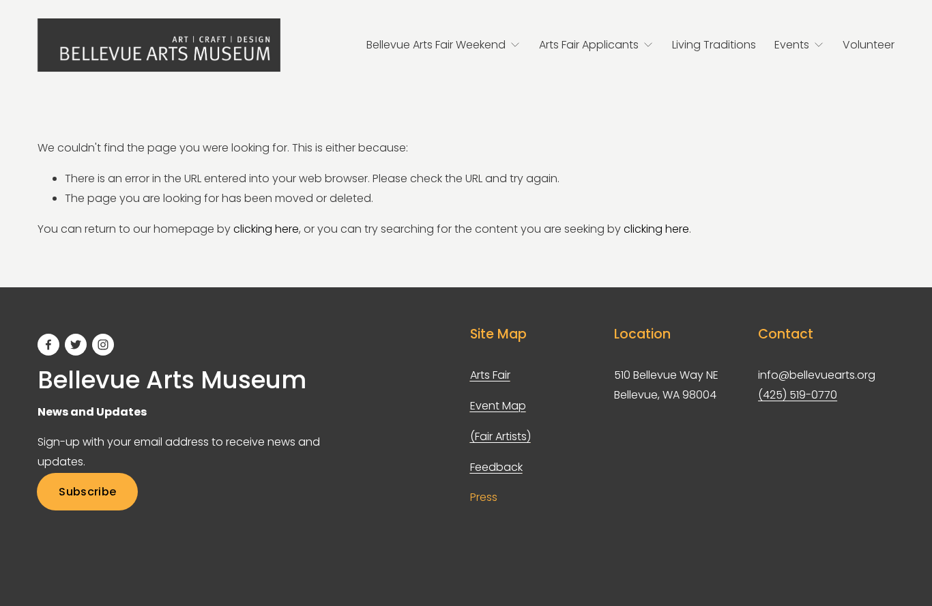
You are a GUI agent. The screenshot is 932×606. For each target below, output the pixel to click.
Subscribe (87, 492)
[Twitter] (76, 345)
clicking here (266, 229)
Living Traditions (714, 45)
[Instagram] (103, 345)
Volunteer (868, 45)
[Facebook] (48, 345)
